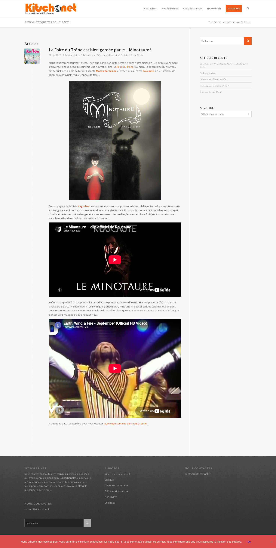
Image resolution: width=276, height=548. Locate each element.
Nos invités (111, 497)
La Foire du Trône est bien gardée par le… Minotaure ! (100, 49)
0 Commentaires (71, 55)
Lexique (109, 479)
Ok (249, 541)
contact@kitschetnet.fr (37, 509)
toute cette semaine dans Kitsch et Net (125, 423)
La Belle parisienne (208, 73)
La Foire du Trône (123, 66)
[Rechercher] (248, 8)
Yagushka (84, 206)
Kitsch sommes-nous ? (117, 474)
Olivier (140, 55)
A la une (91, 55)
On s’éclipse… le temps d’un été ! (214, 85)
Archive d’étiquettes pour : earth (46, 22)
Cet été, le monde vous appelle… (214, 79)
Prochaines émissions (119, 55)
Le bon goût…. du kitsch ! (211, 91)
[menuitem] (150, 8)
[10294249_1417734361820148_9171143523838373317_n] (32, 56)
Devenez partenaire (116, 485)
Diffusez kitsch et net (117, 491)
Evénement (102, 55)
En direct (110, 502)
